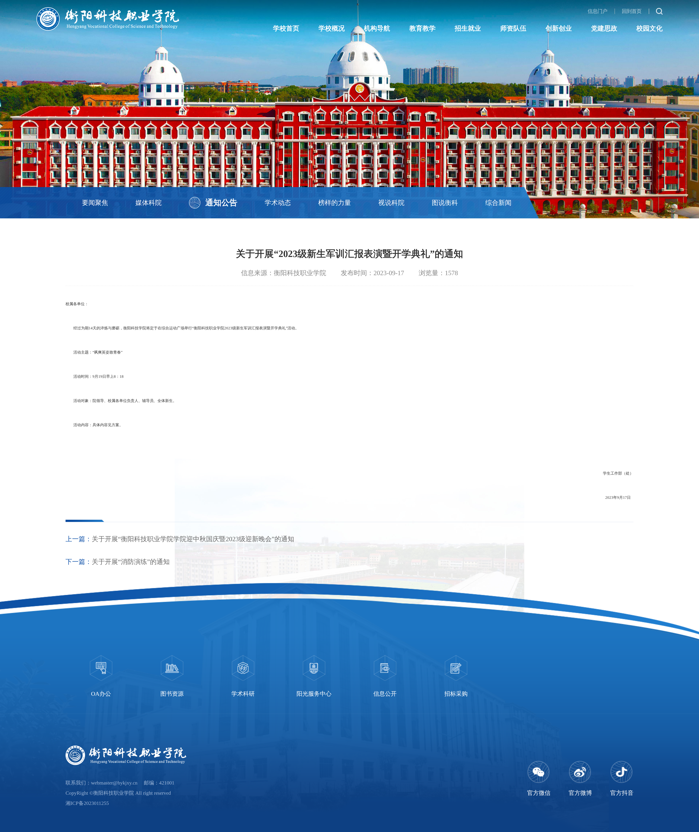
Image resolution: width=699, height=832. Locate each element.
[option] (101, 677)
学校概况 (332, 28)
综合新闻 (498, 202)
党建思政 (604, 28)
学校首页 (286, 28)
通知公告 (221, 202)
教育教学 (422, 28)
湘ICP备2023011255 (87, 803)
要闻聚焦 (95, 202)
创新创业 (559, 28)
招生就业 (468, 28)
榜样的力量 (334, 202)
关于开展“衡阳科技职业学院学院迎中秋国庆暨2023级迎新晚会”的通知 (193, 539)
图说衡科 (445, 202)
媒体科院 (148, 202)
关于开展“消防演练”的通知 (131, 561)
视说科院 (391, 202)
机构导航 (377, 28)
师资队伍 (513, 28)
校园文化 (649, 28)
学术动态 (278, 202)
